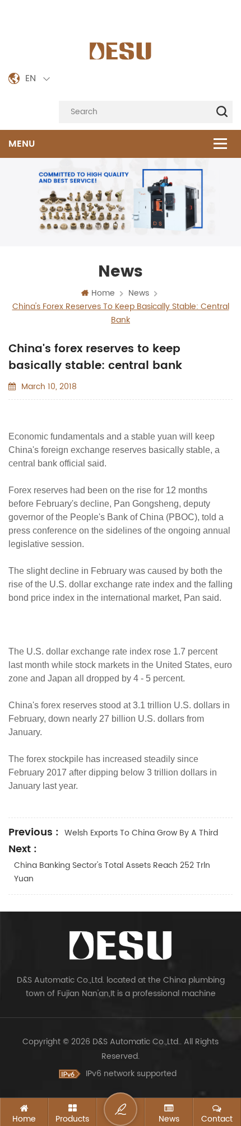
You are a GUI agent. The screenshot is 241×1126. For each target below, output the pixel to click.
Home (103, 293)
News (138, 293)
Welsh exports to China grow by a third (141, 832)
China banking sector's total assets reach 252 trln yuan (112, 872)
